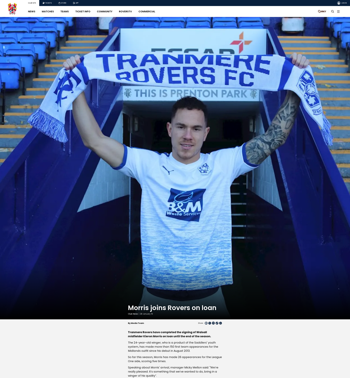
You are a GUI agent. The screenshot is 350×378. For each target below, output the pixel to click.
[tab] (32, 3)
